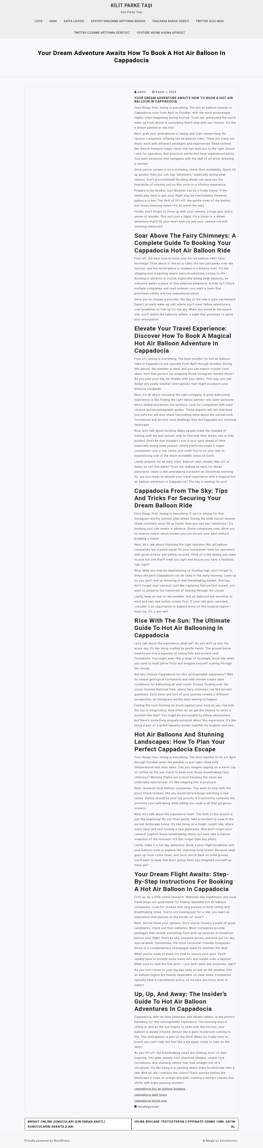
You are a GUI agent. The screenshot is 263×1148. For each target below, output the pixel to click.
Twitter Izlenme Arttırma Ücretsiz (102, 32)
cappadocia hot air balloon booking (159, 1089)
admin (142, 92)
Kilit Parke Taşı (131, 5)
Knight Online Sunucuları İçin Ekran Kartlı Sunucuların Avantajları (66, 1124)
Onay (53, 21)
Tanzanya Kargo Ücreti (170, 21)
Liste (39, 21)
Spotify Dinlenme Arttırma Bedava (118, 21)
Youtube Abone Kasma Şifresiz (161, 32)
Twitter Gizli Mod (210, 21)
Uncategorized (148, 1106)
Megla (210, 1140)
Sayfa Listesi (74, 21)
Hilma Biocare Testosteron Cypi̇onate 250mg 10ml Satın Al (185, 1124)
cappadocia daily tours (150, 1094)
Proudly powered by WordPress (47, 1140)
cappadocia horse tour (150, 1100)
